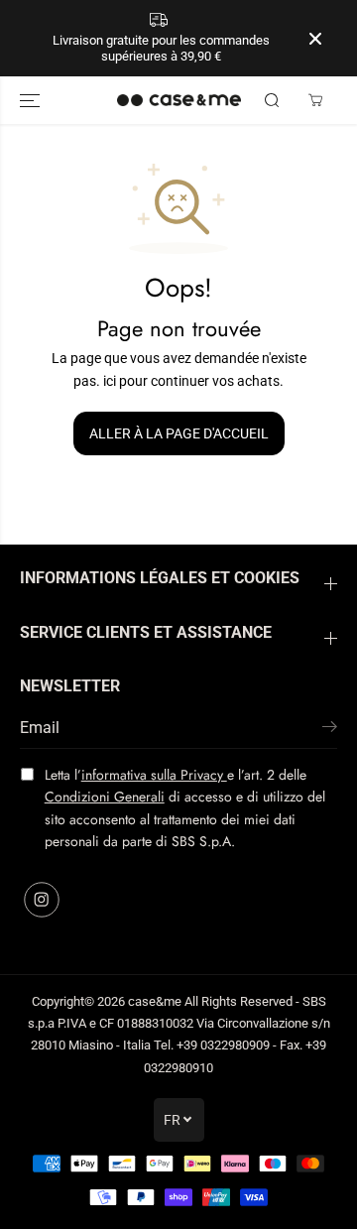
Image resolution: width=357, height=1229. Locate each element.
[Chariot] (315, 100)
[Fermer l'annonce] (315, 39)
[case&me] (179, 100)
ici (109, 381)
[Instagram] (41, 900)
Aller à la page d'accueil (179, 433)
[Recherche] (272, 100)
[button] (32, 100)
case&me (154, 1001)
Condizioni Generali (105, 796)
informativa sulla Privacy (154, 775)
